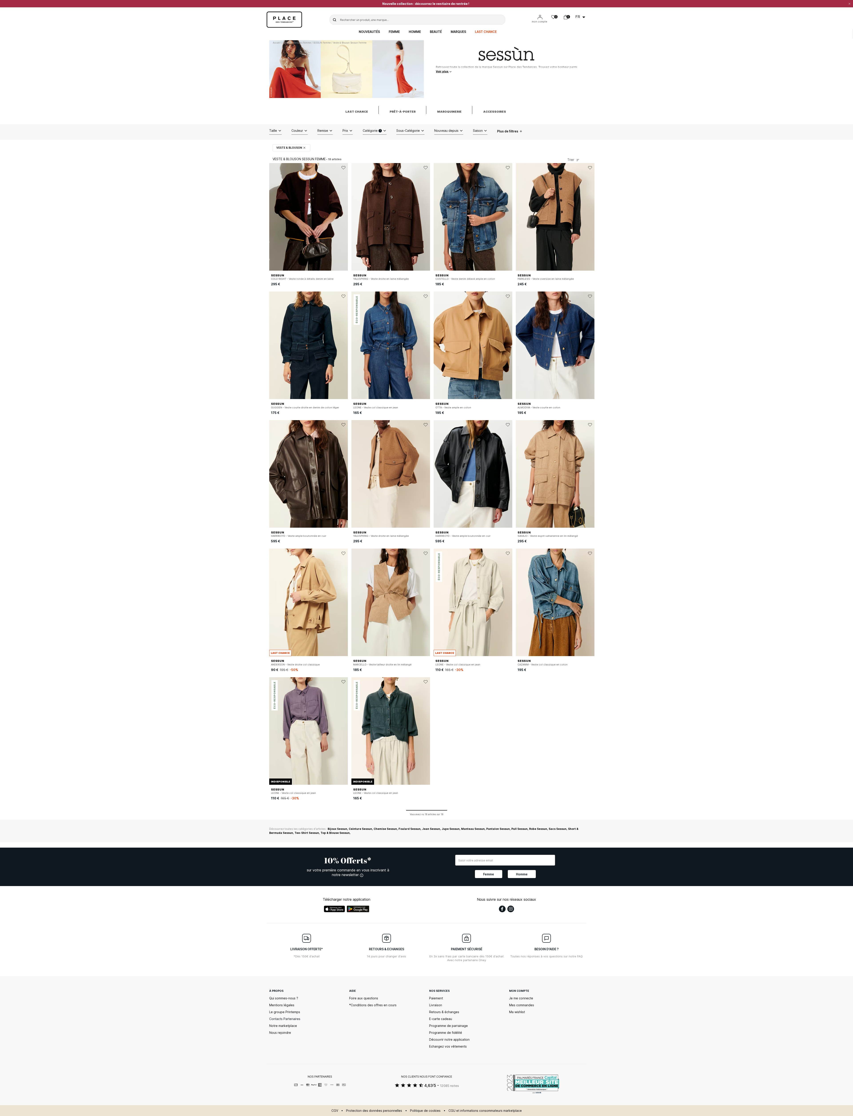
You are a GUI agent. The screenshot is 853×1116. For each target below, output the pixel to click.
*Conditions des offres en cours (373, 1005)
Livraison (435, 1005)
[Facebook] (502, 909)
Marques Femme (302, 42)
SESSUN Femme (322, 42)
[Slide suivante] (344, 217)
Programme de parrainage (448, 1026)
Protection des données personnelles (374, 1110)
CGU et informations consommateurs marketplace (485, 1110)
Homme (415, 31)
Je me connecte (521, 998)
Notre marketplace (283, 1026)
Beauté (436, 31)
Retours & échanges (444, 1012)
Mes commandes (521, 1005)
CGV (334, 1110)
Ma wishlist (517, 1012)
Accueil (277, 42)
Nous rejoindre (280, 1032)
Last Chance (486, 31)
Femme (394, 31)
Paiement (436, 998)
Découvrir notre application (449, 1039)
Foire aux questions (363, 998)
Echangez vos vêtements (448, 1046)
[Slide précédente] (272, 217)
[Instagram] (510, 909)
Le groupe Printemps (284, 1012)
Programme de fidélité (445, 1032)
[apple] (334, 909)
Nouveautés (369, 31)
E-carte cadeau (440, 1019)
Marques (458, 31)
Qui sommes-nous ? (283, 998)
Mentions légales (281, 1005)
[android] (358, 909)
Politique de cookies (425, 1110)
